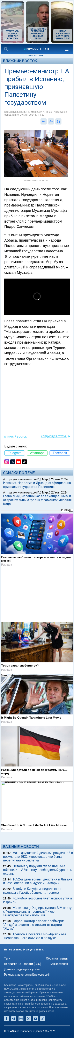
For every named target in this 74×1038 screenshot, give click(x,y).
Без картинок (59, 964)
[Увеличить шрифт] (51, 121)
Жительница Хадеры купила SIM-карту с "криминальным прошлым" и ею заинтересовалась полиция (37, 911)
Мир (45, 479)
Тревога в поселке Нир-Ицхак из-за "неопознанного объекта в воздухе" (34, 936)
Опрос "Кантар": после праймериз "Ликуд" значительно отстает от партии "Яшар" (33, 924)
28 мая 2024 (59, 479)
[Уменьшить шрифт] (43, 121)
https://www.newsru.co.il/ (22, 479)
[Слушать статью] (62, 121)
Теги (7, 958)
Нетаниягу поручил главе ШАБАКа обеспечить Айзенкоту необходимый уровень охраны (37, 869)
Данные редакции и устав (22, 969)
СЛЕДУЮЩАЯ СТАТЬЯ (54, 436)
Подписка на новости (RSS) (22, 964)
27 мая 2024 (59, 492)
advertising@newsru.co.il (33, 974)
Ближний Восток (20, 61)
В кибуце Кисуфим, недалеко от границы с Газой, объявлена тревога (32, 890)
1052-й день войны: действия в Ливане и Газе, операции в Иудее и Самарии (37, 881)
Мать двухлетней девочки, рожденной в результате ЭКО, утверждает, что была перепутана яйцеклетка (38, 856)
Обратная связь (57, 958)
